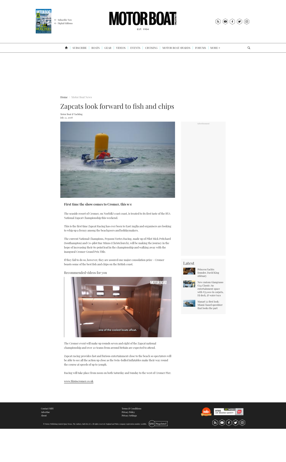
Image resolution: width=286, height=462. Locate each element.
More (214, 48)
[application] (117, 307)
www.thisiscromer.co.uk (78, 381)
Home (64, 97)
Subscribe (79, 48)
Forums (200, 48)
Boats (95, 48)
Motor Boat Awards (176, 48)
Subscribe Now (64, 19)
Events (135, 48)
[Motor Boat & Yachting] (142, 21)
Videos (121, 48)
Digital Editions (65, 23)
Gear (107, 48)
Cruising (151, 48)
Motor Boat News (81, 97)
